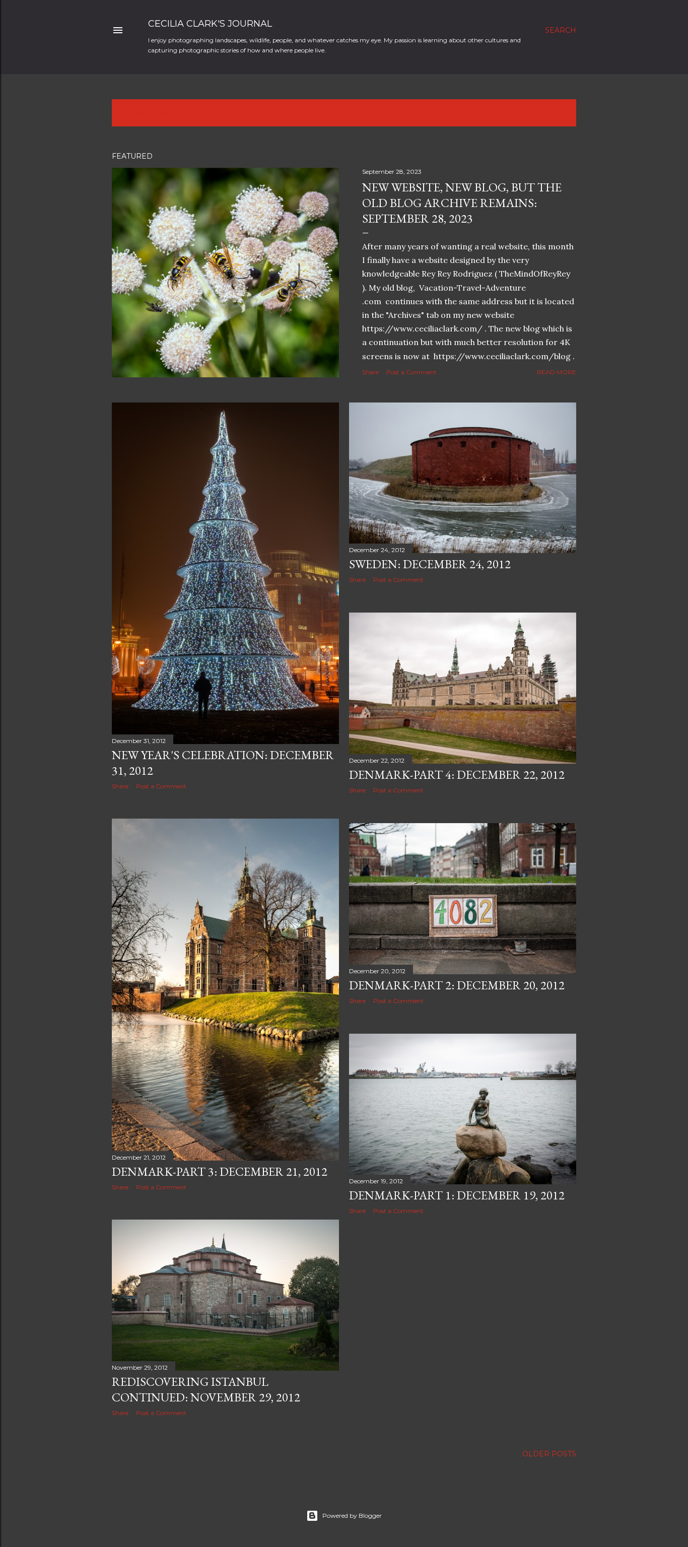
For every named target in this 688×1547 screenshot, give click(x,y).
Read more (556, 372)
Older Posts (549, 1453)
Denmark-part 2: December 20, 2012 (457, 985)
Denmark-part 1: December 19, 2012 (457, 1195)
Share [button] (370, 372)
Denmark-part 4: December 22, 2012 (457, 774)
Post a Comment (411, 372)
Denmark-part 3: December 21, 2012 (219, 1171)
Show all (546, 112)
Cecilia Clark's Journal (210, 23)
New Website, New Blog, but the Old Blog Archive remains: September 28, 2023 (462, 202)
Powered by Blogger (352, 1515)
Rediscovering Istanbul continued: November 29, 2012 (206, 1389)
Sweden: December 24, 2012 (430, 564)
